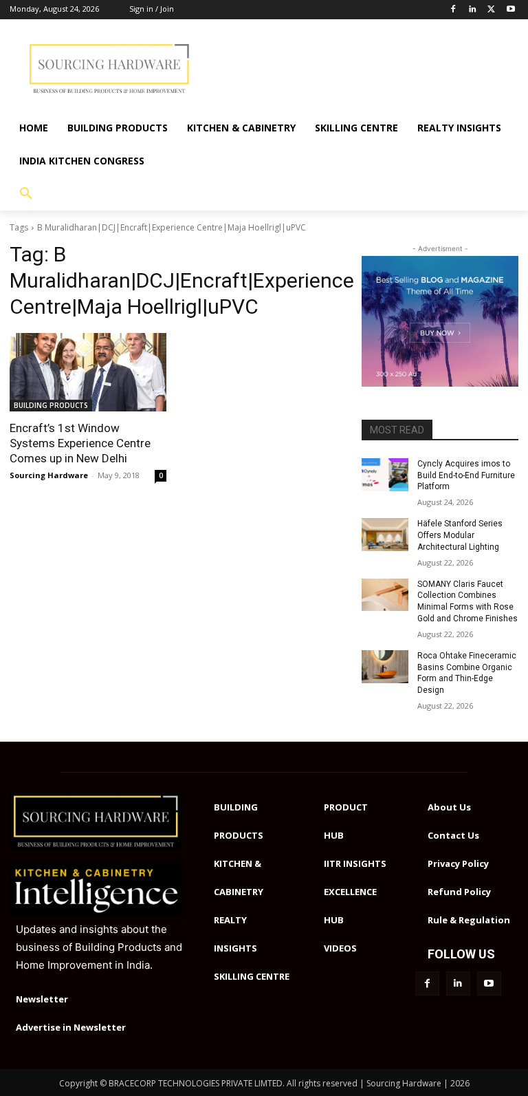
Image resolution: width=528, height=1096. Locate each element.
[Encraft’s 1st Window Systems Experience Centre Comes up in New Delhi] (88, 372)
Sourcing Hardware (49, 475)
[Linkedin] (473, 10)
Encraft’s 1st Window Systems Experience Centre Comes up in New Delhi (80, 443)
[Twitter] (491, 10)
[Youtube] (510, 10)
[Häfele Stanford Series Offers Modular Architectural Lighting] (385, 534)
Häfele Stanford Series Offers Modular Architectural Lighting (460, 535)
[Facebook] (453, 10)
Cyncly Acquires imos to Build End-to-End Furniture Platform (466, 475)
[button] (26, 194)
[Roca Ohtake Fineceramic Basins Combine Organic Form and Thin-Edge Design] (385, 666)
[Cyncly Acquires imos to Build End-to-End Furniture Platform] (385, 474)
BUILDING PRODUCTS (51, 405)
